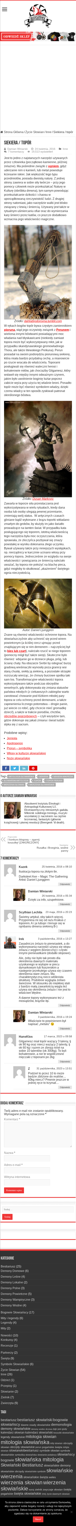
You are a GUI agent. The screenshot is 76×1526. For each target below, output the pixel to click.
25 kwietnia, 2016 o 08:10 (57, 866)
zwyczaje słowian (53, 1489)
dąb (55, 1429)
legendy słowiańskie (13, 1437)
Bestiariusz (8, 1266)
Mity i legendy (10, 1318)
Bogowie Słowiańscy (14, 1312)
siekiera (43, 776)
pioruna (9, 329)
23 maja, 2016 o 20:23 (59, 912)
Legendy (6, 1322)
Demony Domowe (12, 1270)
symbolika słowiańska (26, 1455)
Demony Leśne (11, 1276)
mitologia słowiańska (21, 776)
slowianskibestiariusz (24, 1450)
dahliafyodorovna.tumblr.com (43, 321)
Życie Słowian (34, 132)
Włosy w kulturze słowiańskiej (26, 753)
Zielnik (5, 1397)
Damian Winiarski (17, 149)
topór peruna (54, 780)
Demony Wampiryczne (15, 1299)
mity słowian (56, 1443)
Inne (48, 132)
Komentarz (12, 1119)
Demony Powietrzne (14, 1293)
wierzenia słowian (14, 785)
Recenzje (7, 1345)
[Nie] (71, 1512)
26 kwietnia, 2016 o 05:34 (57, 895)
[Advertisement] (38, 87)
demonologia (61, 1424)
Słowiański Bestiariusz (22, 1465)
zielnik (38, 1489)
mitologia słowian (41, 1436)
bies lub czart (16, 651)
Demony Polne (10, 1288)
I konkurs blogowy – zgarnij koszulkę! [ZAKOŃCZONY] (23, 840)
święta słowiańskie (27, 1493)
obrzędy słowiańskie (22, 1447)
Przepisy (6, 1385)
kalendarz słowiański (39, 1432)
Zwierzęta (7, 1403)
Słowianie (7, 1391)
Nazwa (9, 1152)
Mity (3, 1328)
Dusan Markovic (43, 498)
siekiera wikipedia (63, 776)
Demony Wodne (11, 1305)
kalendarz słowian (13, 1432)
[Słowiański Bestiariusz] (38, 15)
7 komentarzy (16, 151)
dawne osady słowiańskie (35, 1424)
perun (38, 1447)
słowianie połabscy (47, 1455)
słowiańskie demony (57, 1465)
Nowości (6, 1335)
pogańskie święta (52, 1447)
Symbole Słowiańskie (15, 1364)
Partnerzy (7, 1352)
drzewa (49, 1429)
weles (52, 1477)
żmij (44, 1494)
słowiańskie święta (35, 1477)
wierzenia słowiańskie (41, 785)
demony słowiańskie (15, 1429)
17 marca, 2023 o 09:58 (58, 1036)
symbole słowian (49, 1450)
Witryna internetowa (17, 1177)
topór (37, 780)
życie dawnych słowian (58, 1494)
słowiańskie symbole (35, 1471)
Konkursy (7, 1339)
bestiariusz (9, 1420)
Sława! (38, 1519)
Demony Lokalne (12, 1282)
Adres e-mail (13, 1164)
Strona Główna (13, 132)
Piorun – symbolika (19, 748)
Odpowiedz (65, 884)
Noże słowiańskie (18, 758)
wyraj (31, 1489)
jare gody (62, 1429)
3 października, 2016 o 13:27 (55, 938)
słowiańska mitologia (16, 780)
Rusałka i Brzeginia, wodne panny (52, 848)
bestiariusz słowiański (34, 1420)
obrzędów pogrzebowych (20, 716)
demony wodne (38, 1429)
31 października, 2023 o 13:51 (54, 1068)
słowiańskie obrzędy (12, 1471)
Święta (5, 1358)
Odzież (5, 1380)
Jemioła (12, 738)
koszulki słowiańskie (63, 1432)
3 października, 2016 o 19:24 (55, 1017)
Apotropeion (15, 743)
